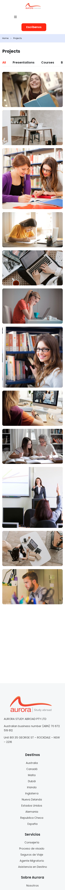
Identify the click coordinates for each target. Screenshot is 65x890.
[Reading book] (32, 548)
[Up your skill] (32, 127)
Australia (32, 763)
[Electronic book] (32, 586)
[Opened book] (32, 306)
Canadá (31, 769)
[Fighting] (32, 497)
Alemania (31, 812)
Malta (32, 775)
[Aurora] (33, 6)
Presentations (23, 62)
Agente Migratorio (32, 861)
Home (5, 38)
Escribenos (33, 27)
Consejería (31, 842)
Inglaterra (31, 793)
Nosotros (32, 885)
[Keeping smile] (32, 268)
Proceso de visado (31, 848)
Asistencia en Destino (32, 867)
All (4, 62)
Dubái (32, 781)
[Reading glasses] (32, 408)
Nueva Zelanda (32, 799)
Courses (47, 62)
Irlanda (31, 787)
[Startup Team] (32, 178)
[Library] (32, 357)
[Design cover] (32, 446)
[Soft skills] (32, 89)
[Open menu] (16, 17)
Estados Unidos (31, 805)
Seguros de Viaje (31, 854)
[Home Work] (32, 229)
